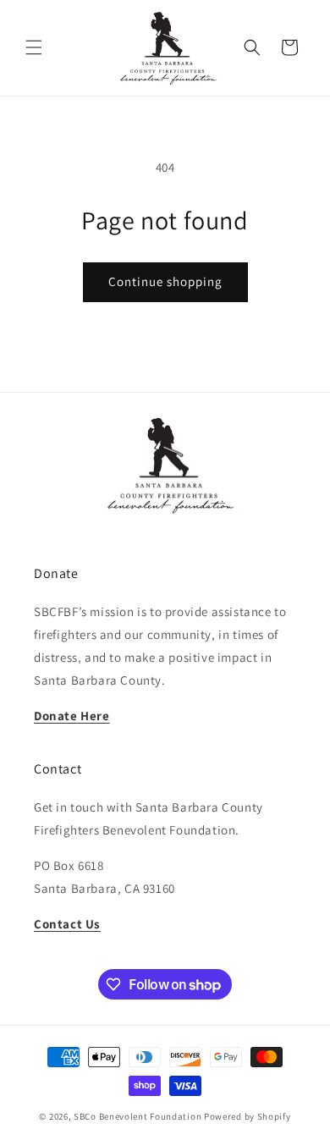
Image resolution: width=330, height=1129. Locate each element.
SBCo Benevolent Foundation (137, 1116)
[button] (33, 47)
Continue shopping (165, 281)
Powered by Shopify (247, 1116)
